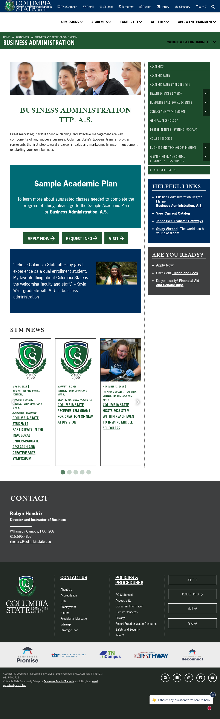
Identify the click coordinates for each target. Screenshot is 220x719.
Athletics (158, 22)
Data (63, 601)
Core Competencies (163, 170)
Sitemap (66, 624)
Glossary (184, 7)
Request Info (190, 594)
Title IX (120, 635)
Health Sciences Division (166, 93)
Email (90, 7)
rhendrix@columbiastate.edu (30, 541)
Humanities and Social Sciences (171, 102)
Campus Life (129, 22)
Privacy (120, 618)
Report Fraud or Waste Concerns (136, 624)
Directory (127, 7)
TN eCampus (68, 7)
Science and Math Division (167, 111)
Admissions (70, 22)
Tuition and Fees (185, 273)
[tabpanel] (30, 402)
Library (164, 7)
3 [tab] (75, 472)
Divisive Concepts (127, 612)
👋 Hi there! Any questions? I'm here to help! (181, 700)
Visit (190, 608)
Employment (68, 607)
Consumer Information (129, 606)
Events (146, 7)
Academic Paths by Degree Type (170, 84)
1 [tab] (63, 472)
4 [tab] (82, 472)
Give (190, 623)
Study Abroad (166, 228)
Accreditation (69, 595)
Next (138, 402)
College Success (161, 138)
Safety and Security (128, 629)
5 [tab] (88, 472)
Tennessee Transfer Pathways (179, 221)
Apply (191, 580)
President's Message (74, 618)
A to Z (202, 7)
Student (107, 7)
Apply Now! (165, 265)
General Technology (164, 120)
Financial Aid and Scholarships (177, 282)
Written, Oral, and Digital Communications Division (167, 158)
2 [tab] (69, 472)
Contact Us (73, 577)
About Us (66, 589)
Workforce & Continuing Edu (189, 42)
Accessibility (123, 600)
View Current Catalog (173, 213)
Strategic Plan (69, 630)
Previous (13, 402)
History (65, 613)
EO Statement (124, 595)
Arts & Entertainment (195, 22)
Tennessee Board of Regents (59, 681)
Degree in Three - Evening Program (173, 129)
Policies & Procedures (129, 580)
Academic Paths (160, 75)
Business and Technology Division (173, 147)
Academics (100, 22)
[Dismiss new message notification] (213, 695)
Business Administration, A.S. (79, 212)
